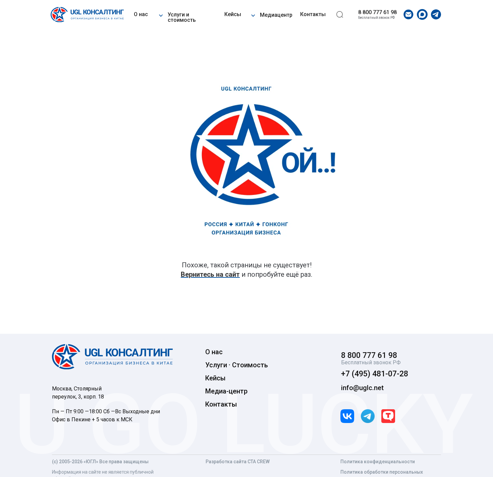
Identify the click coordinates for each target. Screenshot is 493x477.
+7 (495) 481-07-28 (374, 373)
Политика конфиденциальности (377, 461)
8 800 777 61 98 (377, 12)
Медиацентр (276, 15)
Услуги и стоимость (182, 17)
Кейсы (232, 14)
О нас (141, 14)
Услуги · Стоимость (236, 365)
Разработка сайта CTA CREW (238, 461)
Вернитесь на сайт (210, 274)
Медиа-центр (226, 391)
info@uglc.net (362, 388)
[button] (160, 14)
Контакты (313, 14)
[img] (87, 14)
